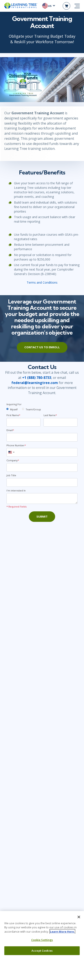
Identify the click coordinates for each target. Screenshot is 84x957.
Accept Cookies (42, 951)
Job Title (11, 475)
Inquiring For (14, 404)
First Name (13, 415)
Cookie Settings (42, 940)
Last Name (50, 415)
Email (10, 430)
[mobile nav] (77, 6)
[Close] (79, 917)
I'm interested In (16, 490)
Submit (42, 516)
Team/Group (33, 409)
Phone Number (16, 445)
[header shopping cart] (66, 6)
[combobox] (11, 452)
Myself (14, 409)
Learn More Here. (62, 931)
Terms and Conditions (42, 282)
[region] (42, 934)
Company (12, 460)
